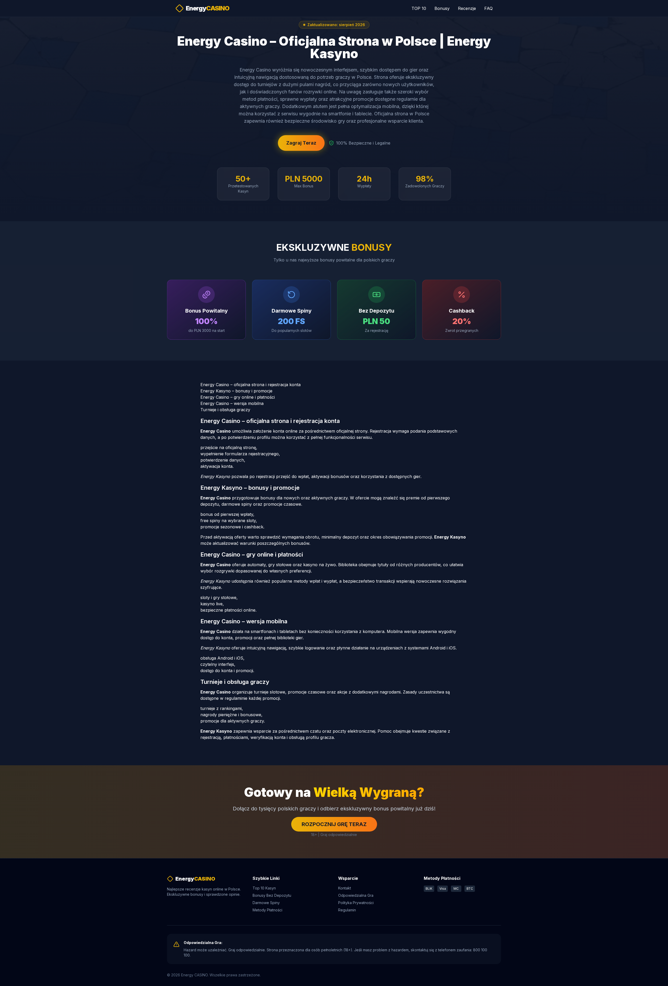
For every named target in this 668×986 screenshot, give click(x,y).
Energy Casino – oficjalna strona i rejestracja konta (250, 384)
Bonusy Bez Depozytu (272, 895)
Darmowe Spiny (266, 902)
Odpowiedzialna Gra (355, 895)
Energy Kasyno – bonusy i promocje (236, 390)
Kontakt (344, 888)
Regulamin (347, 910)
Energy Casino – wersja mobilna (232, 403)
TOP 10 (418, 8)
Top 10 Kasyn (264, 888)
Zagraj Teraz (301, 143)
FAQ (488, 8)
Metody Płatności (267, 910)
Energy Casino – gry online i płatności (237, 397)
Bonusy (442, 8)
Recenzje (467, 8)
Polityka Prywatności (356, 902)
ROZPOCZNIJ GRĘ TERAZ (334, 824)
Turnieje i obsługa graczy (225, 409)
